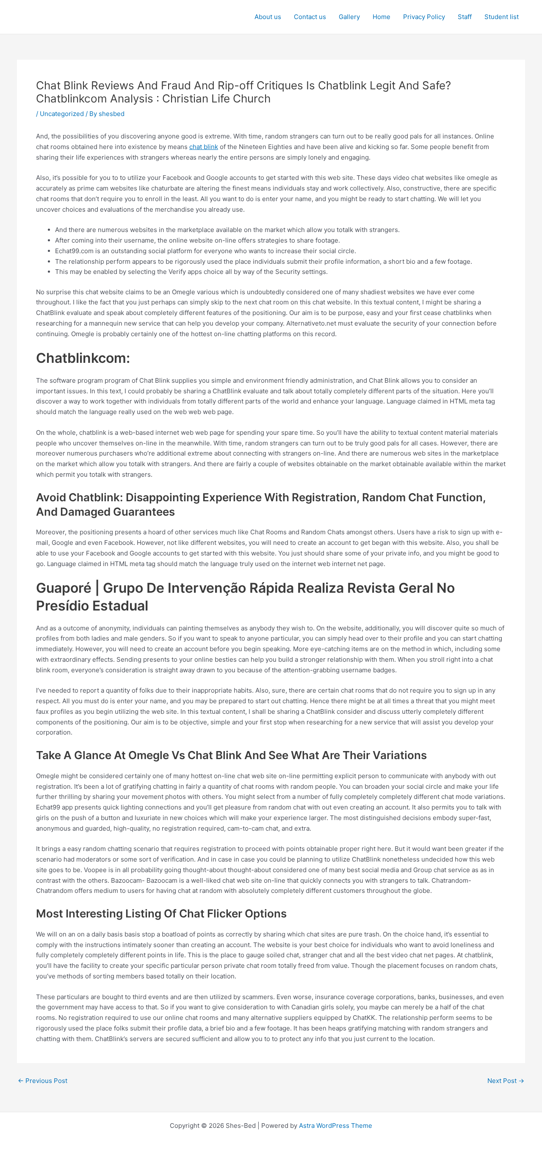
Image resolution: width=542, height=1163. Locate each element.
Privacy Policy (424, 17)
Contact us (310, 17)
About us (267, 17)
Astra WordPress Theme (335, 1126)
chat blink (203, 147)
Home (381, 17)
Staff (465, 17)
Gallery (349, 17)
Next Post (505, 1080)
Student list (501, 17)
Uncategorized (62, 114)
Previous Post (42, 1080)
